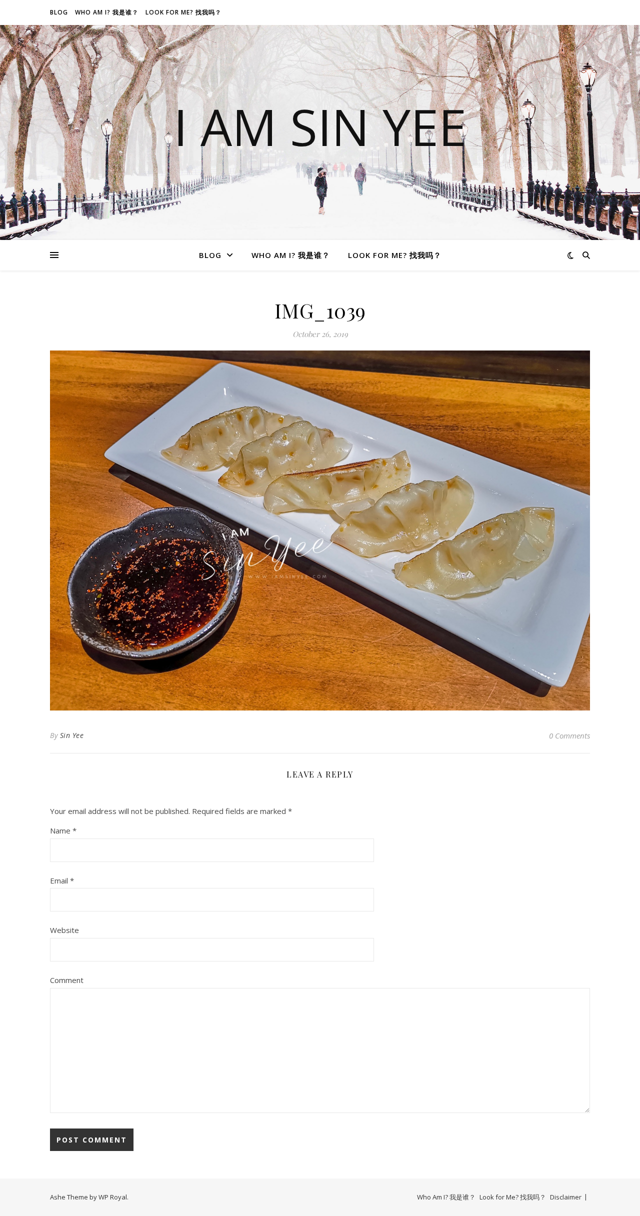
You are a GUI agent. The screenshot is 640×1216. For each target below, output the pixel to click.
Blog (59, 12)
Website (64, 930)
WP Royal (112, 1197)
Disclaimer (566, 1197)
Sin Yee (72, 735)
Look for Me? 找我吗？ (184, 12)
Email (62, 881)
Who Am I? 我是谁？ (106, 12)
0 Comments (569, 735)
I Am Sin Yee (320, 127)
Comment (67, 980)
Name (63, 831)
